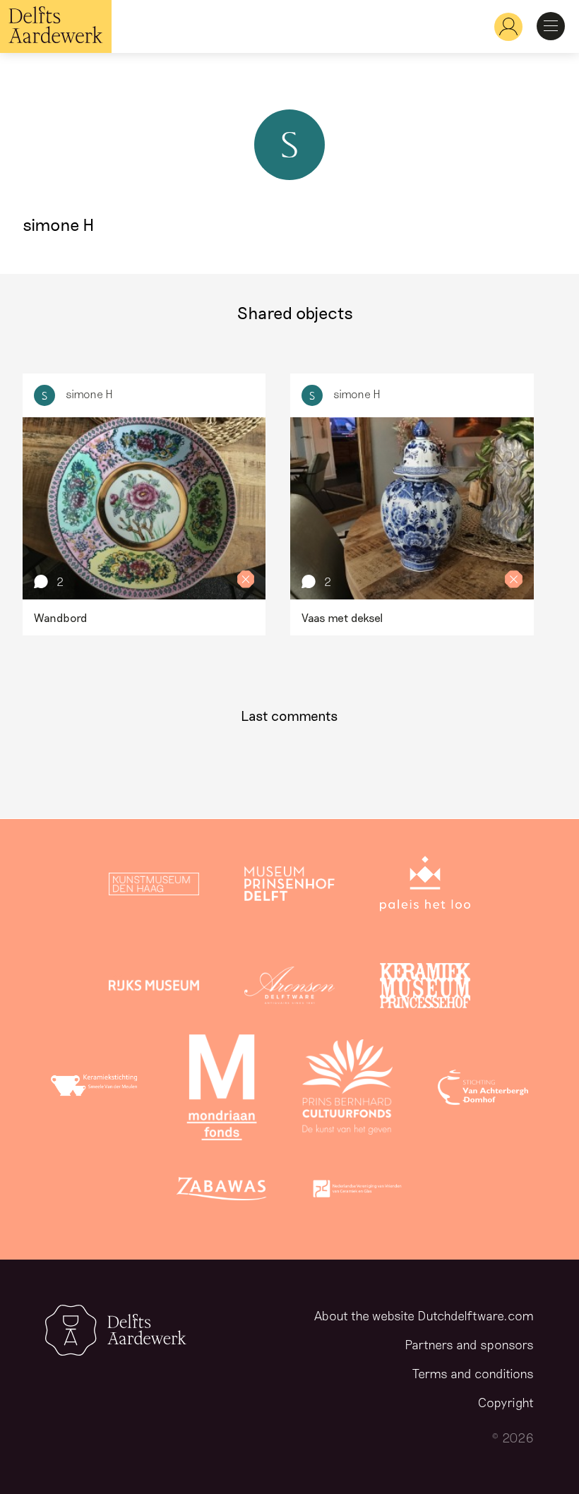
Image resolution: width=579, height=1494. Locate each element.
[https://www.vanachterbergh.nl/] (483, 1090)
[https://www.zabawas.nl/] (222, 1192)
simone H (89, 393)
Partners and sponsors (469, 1344)
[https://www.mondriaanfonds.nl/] (222, 1090)
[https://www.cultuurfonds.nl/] (347, 1090)
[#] (503, 26)
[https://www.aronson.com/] (289, 988)
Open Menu (551, 26)
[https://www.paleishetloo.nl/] (425, 887)
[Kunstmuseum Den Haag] (154, 887)
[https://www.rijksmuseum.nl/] (154, 988)
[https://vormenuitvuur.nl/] (357, 1192)
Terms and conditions (473, 1373)
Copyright (506, 1402)
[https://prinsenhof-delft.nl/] (289, 887)
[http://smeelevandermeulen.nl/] (96, 1090)
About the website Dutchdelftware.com (424, 1315)
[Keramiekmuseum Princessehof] (425, 988)
